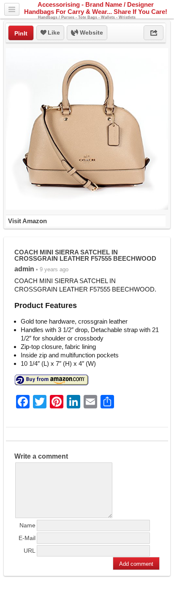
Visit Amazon (27, 220)
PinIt (20, 33)
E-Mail (27, 538)
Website (90, 32)
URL (29, 550)
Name (27, 525)
